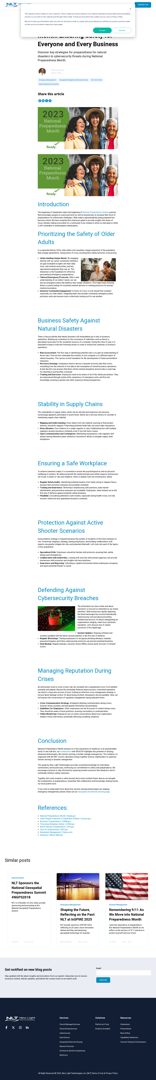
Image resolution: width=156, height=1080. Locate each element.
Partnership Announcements (48, 84)
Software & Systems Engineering (72, 1051)
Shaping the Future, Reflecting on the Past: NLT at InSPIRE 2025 (77, 914)
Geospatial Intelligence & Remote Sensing (73, 80)
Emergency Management (47, 80)
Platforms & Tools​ (102, 1024)
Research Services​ (67, 1046)
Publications (125, 1024)
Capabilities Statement (129, 1037)
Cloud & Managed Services (70, 1024)
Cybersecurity (65, 1033)
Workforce (64, 1055)
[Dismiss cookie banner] (130, 9)
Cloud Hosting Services (68, 1029)
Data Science (65, 1037)
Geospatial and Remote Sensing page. (94, 792)
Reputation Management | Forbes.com (56, 832)
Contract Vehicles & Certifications (133, 1042)
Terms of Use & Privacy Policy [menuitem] (105, 1073)
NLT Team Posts (96, 80)
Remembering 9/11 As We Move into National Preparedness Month (126, 914)
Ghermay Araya (57, 70)
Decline (122, 30)
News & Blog (125, 1033)
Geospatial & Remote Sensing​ (71, 1042)
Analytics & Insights (102, 1029)
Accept (102, 30)
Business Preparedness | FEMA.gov (55, 821)
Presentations (125, 1029)
